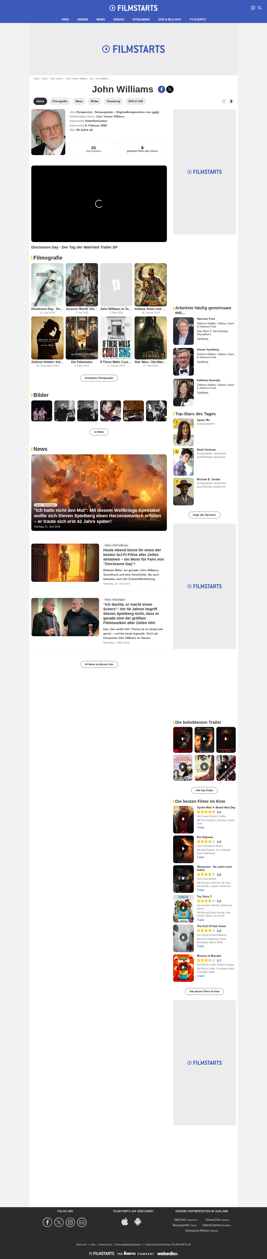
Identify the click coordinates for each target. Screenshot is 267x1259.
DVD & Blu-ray (169, 19)
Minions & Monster (209, 955)
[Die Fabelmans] (82, 338)
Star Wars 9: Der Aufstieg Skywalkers (212, 333)
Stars (45, 78)
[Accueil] (133, 8)
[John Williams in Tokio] (116, 284)
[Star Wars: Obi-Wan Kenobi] (151, 338)
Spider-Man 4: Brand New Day (216, 807)
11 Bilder (99, 432)
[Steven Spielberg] (183, 362)
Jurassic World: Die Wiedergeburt (82, 309)
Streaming (141, 19)
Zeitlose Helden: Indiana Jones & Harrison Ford (47, 362)
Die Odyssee (205, 837)
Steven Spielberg (208, 349)
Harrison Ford (206, 318)
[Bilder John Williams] (41, 410)
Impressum (105, 1244)
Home (36, 78)
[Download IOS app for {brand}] (127, 1221)
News (100, 19)
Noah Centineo (206, 449)
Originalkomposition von (134, 112)
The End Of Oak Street (211, 926)
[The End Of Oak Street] (183, 938)
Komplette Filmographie (99, 378)
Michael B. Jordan (208, 479)
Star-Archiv (56, 78)
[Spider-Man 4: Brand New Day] (183, 819)
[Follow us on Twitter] (59, 1222)
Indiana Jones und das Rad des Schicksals (151, 309)
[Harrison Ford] (183, 331)
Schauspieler (104, 112)
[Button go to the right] (231, 101)
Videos (118, 19)
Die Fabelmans (82, 362)
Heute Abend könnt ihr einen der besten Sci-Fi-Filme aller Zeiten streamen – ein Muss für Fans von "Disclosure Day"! (133, 557)
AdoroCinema (212, 1225)
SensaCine (212, 1219)
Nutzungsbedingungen (128, 1244)
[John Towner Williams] (48, 132)
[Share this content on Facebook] (161, 89)
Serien (82, 19)
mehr (155, 112)
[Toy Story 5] (183, 909)
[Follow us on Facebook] (48, 1222)
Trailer (200, 827)
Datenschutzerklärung (157, 1244)
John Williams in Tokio (116, 309)
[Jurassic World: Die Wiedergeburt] (82, 284)
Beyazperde (181, 1225)
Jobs (93, 1244)
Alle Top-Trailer (204, 790)
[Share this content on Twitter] (170, 89)
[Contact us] (82, 1222)
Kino (65, 19)
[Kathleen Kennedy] (183, 392)
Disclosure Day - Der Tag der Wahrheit (47, 309)
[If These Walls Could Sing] (116, 338)
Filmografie (47, 258)
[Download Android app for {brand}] (140, 1221)
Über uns (81, 1244)
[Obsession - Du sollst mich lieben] (183, 879)
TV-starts (197, 19)
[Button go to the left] (224, 101)
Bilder (41, 395)
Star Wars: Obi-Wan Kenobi (151, 362)
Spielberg (202, 338)
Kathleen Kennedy (208, 380)
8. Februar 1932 (96, 125)
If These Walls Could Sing (116, 362)
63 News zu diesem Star (99, 664)
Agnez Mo (203, 420)
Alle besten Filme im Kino (204, 991)
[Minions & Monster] (183, 968)
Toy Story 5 (204, 896)
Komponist (85, 112)
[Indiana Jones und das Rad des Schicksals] (151, 284)
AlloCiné (179, 1219)
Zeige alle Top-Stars (204, 515)
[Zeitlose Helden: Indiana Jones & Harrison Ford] (47, 338)
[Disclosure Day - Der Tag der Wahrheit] (47, 284)
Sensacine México (197, 1230)
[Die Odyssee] (183, 849)
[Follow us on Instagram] (71, 1222)
